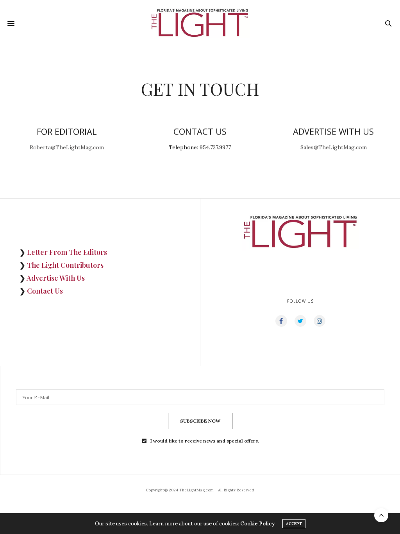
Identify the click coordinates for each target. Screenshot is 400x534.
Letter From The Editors (67, 252)
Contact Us (45, 291)
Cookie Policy (257, 523)
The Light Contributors (65, 265)
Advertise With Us (56, 278)
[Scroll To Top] (381, 515)
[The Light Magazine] (200, 23)
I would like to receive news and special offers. (204, 441)
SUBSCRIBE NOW (200, 421)
